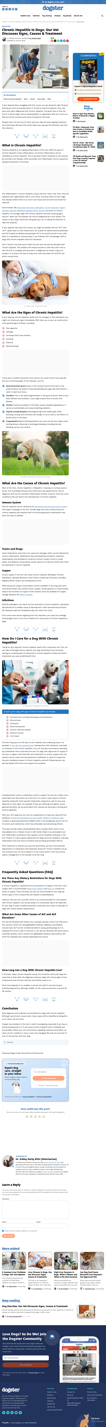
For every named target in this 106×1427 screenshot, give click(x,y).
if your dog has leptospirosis (21, 745)
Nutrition (36, 16)
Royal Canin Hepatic (35, 889)
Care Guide (41, 99)
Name (4, 1222)
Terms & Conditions (28, 1096)
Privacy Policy (33, 1373)
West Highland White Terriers (32, 210)
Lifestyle (57, 16)
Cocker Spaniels (51, 207)
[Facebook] (3, 9)
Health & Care (25, 16)
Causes (32, 99)
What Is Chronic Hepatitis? (12, 99)
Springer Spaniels (48, 1172)
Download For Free (90, 99)
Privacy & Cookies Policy (44, 1096)
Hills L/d (51, 889)
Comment (6, 1199)
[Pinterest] (16, 9)
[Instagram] (6, 9)
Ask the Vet (6, 26)
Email (38, 1222)
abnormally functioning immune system (51, 506)
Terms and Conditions (94, 1395)
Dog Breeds (67, 16)
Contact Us (71, 1392)
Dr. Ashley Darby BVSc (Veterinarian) (36, 1159)
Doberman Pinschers (25, 207)
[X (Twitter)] (9, 9)
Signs (25, 99)
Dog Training (47, 16)
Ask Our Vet (78, 16)
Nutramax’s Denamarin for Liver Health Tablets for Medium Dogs (37, 818)
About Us (70, 1395)
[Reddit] (52, 41)
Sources (10, 1042)
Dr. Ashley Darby (35, 38)
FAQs (49, 99)
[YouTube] (13, 9)
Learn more (80, 22)
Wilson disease (26, 594)
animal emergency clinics (52, 1162)
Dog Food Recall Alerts (54, 1410)
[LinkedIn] (64, 41)
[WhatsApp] (58, 41)
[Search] (102, 15)
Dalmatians (39, 207)
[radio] (27, 1116)
